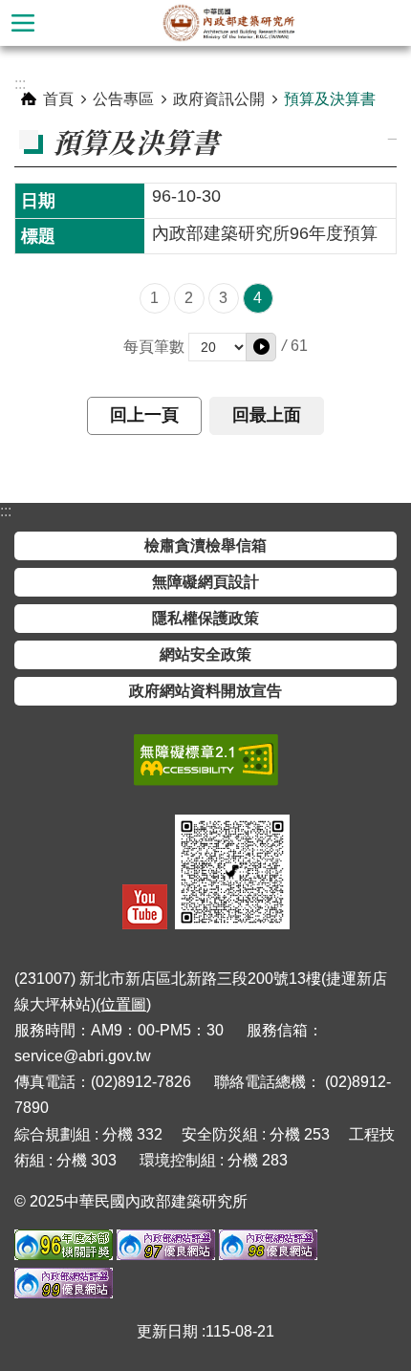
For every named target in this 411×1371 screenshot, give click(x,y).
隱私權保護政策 (205, 618)
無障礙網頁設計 (205, 582)
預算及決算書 (330, 99)
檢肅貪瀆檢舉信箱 (205, 545)
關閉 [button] (23, 23)
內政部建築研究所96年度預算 (265, 233)
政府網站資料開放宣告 (205, 691)
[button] (261, 347)
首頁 (58, 99)
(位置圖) (123, 1004)
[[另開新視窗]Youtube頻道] (144, 906)
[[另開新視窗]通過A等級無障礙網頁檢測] (206, 760)
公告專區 (123, 99)
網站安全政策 (205, 654)
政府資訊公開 (219, 99)
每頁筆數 (153, 346)
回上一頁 (144, 414)
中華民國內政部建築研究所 (228, 23)
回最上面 (266, 414)
